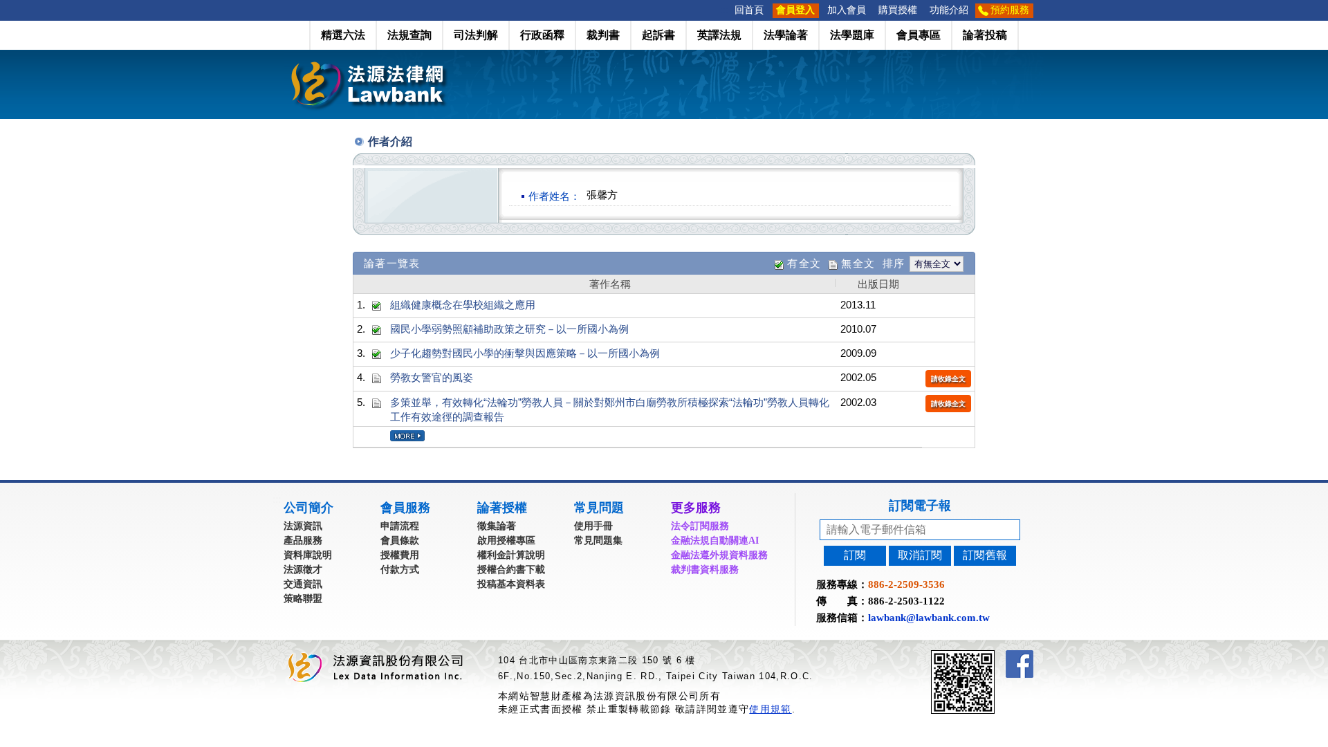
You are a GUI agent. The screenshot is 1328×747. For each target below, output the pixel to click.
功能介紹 (949, 10)
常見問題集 (598, 540)
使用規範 (770, 708)
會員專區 (918, 35)
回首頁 (749, 10)
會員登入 (795, 10)
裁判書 (603, 35)
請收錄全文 (948, 378)
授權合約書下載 (511, 569)
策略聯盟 (303, 598)
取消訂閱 (920, 555)
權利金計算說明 (511, 555)
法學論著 (786, 35)
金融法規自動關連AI (715, 540)
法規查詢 (409, 35)
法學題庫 (852, 35)
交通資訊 (303, 584)
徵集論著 (496, 526)
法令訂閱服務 (700, 526)
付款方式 (399, 569)
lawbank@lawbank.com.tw (929, 617)
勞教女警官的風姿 (431, 377)
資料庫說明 (308, 555)
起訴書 (658, 35)
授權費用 (399, 555)
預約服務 (1009, 10)
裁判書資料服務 (705, 569)
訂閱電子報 (920, 506)
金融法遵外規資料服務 (719, 555)
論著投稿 (985, 35)
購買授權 (897, 10)
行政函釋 (542, 35)
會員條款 (399, 540)
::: (724, 10)
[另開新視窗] (987, 656)
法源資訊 (303, 526)
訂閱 (855, 555)
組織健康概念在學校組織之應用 (462, 305)
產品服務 (303, 540)
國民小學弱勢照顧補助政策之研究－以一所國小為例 (509, 329)
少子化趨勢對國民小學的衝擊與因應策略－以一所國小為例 (525, 353)
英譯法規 (719, 35)
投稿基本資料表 (511, 584)
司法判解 (476, 35)
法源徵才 (303, 569)
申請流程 (399, 526)
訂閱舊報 (985, 555)
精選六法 (343, 35)
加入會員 (846, 10)
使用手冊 (593, 526)
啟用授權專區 (506, 540)
